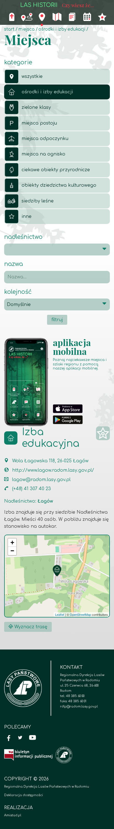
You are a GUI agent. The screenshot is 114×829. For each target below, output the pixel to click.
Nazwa (13, 264)
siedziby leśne (38, 201)
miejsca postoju (39, 123)
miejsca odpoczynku (45, 138)
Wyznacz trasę (30, 626)
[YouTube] (32, 738)
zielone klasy (36, 107)
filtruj (57, 319)
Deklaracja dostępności (23, 795)
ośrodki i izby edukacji (61, 29)
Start (9, 29)
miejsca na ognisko (43, 154)
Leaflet (59, 614)
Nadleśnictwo (23, 237)
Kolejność (18, 292)
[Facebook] (9, 738)
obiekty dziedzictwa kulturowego (59, 185)
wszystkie (32, 76)
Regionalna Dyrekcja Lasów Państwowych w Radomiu (46, 786)
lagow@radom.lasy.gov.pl (41, 479)
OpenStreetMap (80, 614)
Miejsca (26, 29)
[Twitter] (20, 738)
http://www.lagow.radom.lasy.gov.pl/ (53, 470)
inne (27, 216)
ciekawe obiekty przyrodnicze (56, 169)
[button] (57, 570)
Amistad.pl (12, 815)
